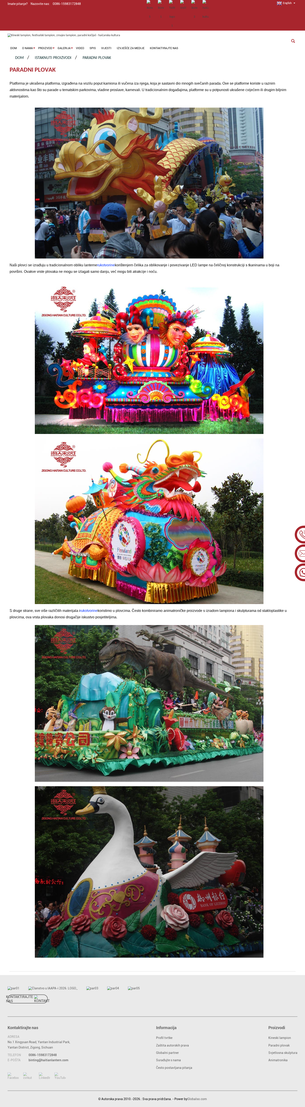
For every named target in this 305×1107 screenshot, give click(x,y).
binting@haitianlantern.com (48, 1060)
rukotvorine (106, 265)
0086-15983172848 (43, 1055)
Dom (19, 58)
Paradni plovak (97, 58)
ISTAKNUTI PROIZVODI (53, 58)
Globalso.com (197, 1099)
